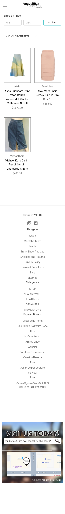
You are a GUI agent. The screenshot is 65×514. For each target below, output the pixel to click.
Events (32, 246)
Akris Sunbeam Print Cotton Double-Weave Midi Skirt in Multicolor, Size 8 (17, 97)
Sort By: (10, 35)
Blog (32, 272)
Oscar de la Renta (33, 320)
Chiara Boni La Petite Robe (33, 326)
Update (52, 22)
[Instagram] (29, 223)
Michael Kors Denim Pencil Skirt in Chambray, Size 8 (17, 164)
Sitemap (32, 277)
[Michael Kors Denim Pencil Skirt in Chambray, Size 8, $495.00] (17, 135)
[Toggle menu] (5, 5)
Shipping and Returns (32, 256)
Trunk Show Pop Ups (32, 251)
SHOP (32, 288)
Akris (32, 331)
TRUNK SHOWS (32, 309)
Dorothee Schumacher (33, 352)
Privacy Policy (32, 262)
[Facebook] (36, 223)
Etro (32, 362)
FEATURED (32, 299)
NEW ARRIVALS (32, 294)
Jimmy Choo (32, 341)
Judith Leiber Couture (32, 367)
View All (32, 373)
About (32, 235)
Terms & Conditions (32, 267)
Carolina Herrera (32, 357)
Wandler (32, 346)
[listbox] (26, 36)
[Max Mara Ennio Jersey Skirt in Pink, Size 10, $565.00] (48, 65)
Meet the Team (32, 241)
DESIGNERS (32, 304)
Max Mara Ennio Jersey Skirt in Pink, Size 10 (48, 95)
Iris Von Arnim (32, 336)
